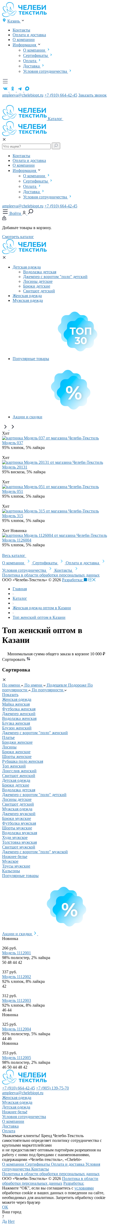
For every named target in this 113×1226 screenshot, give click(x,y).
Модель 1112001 (16, 953)
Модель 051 (12, 491)
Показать (10, 694)
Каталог (55, 118)
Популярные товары (31, 358)
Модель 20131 (14, 467)
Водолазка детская (39, 272)
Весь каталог (14, 555)
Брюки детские (36, 286)
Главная (20, 589)
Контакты (21, 30)
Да (4, 1221)
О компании (24, 39)
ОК (5, 1207)
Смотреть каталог (18, 236)
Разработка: (73, 580)
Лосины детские (38, 281)
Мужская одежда (28, 300)
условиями (84, 1188)
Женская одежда (27, 295)
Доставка (32, 66)
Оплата (30, 60)
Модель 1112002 (16, 976)
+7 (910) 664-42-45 (60, 95)
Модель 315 (12, 516)
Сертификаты (36, 55)
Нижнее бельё (14, 1112)
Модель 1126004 (16, 540)
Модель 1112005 (16, 1057)
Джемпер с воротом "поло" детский (55, 276)
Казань (14, 21)
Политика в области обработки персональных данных (51, 575)
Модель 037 (12, 443)
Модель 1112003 (16, 1000)
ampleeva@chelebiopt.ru (22, 95)
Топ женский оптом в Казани (39, 617)
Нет (11, 1221)
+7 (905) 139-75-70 (52, 1088)
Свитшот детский (39, 291)
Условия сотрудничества (45, 71)
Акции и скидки (27, 417)
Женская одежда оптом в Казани (42, 608)
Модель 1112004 (16, 1029)
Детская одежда (27, 267)
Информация (25, 45)
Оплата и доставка (29, 35)
